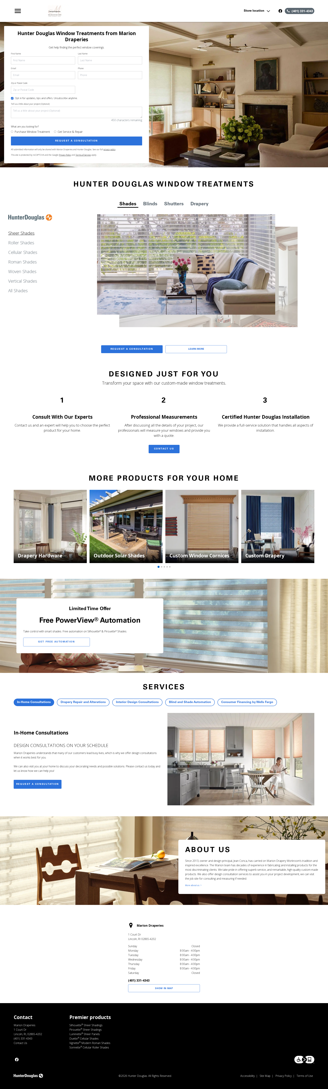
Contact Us (164, 449)
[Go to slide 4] (167, 567)
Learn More (196, 349)
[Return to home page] (84, 11)
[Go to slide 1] (159, 567)
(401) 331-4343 (138, 980)
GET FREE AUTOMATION (56, 642)
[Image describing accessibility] (304, 1059)
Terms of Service (83, 154)
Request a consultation (37, 784)
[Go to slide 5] (169, 567)
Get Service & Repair (70, 132)
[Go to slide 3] (164, 567)
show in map (164, 988)
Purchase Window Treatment (32, 132)
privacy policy (109, 149)
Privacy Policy (65, 154)
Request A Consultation (132, 349)
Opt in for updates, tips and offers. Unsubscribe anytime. (46, 98)
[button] (18, 11)
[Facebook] (280, 11)
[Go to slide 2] (161, 567)
